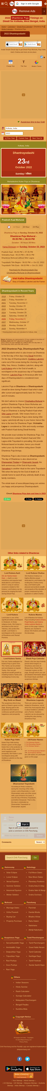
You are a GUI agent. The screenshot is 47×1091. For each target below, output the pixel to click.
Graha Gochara (35, 895)
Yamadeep (6, 468)
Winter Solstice (12, 895)
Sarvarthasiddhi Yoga (15, 943)
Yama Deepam (9, 247)
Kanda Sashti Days (37, 965)
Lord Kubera (7, 368)
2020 (4, 300)
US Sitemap (8, 1083)
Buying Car (11, 917)
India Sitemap (20, 1086)
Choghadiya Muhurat (33, 401)
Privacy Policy (23, 1042)
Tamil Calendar (35, 952)
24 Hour (26, 227)
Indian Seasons (22, 982)
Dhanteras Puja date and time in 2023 (29, 493)
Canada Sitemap (33, 1086)
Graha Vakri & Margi (37, 890)
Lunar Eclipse (12, 877)
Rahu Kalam (34, 921)
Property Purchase (14, 921)
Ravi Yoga (10, 969)
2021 (4, 303)
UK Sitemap (18, 1083)
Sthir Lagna (6, 414)
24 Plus (36, 227)
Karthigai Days (35, 956)
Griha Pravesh (12, 912)
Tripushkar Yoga (13, 956)
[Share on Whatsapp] (7, 499)
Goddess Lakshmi (36, 359)
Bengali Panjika (22, 1005)
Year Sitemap (17, 1081)
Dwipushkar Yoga (13, 952)
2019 (4, 296)
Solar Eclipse (11, 872)
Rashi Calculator (22, 991)
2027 (4, 322)
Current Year (23, 138)
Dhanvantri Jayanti (30, 462)
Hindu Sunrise (21, 987)
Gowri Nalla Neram (37, 947)
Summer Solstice (13, 886)
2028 (4, 325)
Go (35, 857)
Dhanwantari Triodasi (10, 462)
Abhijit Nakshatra (36, 930)
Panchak (32, 908)
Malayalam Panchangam (26, 1000)
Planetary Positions (36, 881)
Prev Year (10, 138)
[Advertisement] (23, 95)
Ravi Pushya (11, 961)
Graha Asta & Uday (36, 886)
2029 (4, 329)
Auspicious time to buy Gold (33, 122)
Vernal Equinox (12, 881)
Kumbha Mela (21, 1009)
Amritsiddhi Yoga (13, 947)
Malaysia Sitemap (30, 1083)
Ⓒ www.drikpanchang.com (23, 1039)
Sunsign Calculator (23, 996)
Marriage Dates (12, 908)
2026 (4, 319)
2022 (4, 306)
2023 (4, 309)
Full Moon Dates (35, 872)
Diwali (30, 356)
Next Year (37, 138)
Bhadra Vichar (34, 917)
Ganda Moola (34, 912)
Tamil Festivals (35, 961)
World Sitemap (29, 1081)
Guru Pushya (11, 965)
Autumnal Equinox (13, 890)
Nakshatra (33, 925)
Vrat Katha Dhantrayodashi (29, 280)
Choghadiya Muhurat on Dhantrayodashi (23, 273)
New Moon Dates (36, 877)
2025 (4, 316)
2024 (4, 312)
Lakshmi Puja (16, 375)
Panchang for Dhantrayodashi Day (23, 270)
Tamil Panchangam (37, 943)
